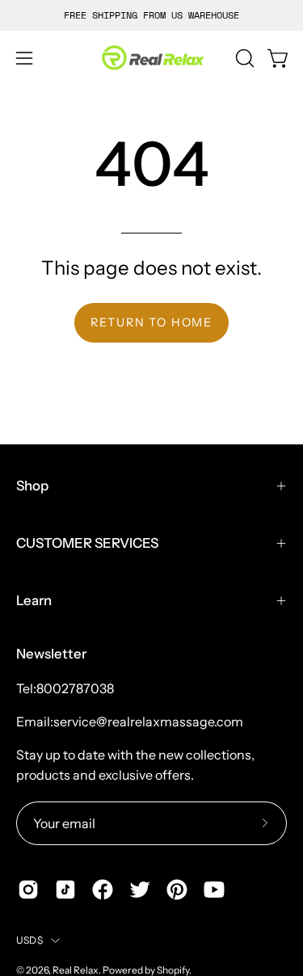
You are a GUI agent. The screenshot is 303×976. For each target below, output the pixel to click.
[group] (151, 15)
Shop (32, 485)
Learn (34, 600)
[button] (243, 58)
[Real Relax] (151, 58)
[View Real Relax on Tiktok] (65, 889)
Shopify (173, 970)
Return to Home (151, 322)
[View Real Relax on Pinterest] (177, 889)
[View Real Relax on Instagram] (28, 889)
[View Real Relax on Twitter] (140, 889)
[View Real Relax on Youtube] (214, 889)
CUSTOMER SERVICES (87, 543)
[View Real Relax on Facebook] (102, 889)
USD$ (29, 940)
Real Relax (76, 970)
